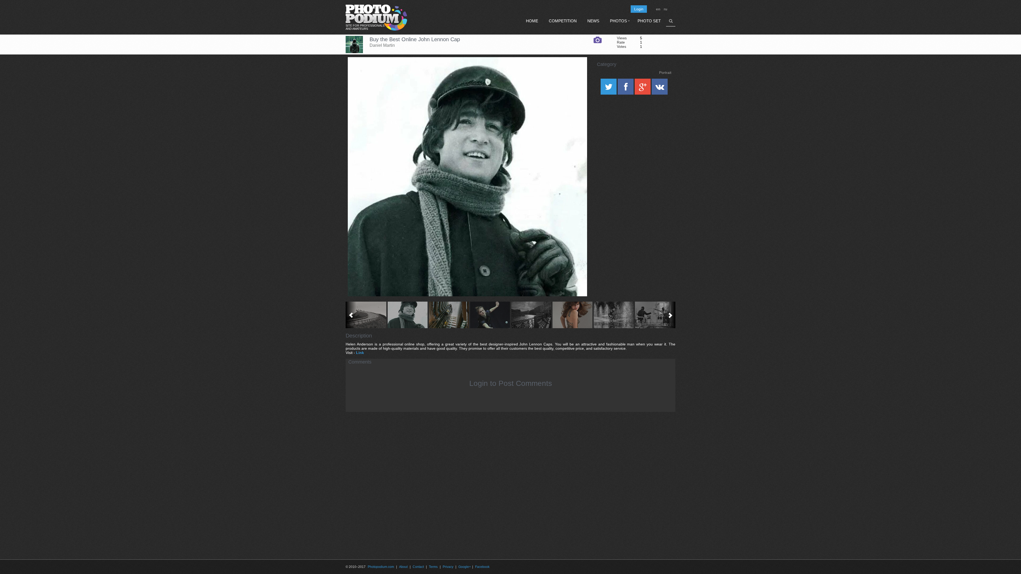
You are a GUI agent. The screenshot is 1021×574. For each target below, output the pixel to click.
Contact (418, 567)
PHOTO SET (649, 21)
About (403, 567)
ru (665, 9)
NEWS (593, 21)
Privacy (448, 567)
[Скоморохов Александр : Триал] (613, 315)
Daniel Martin (382, 45)
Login (638, 9)
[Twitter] (609, 88)
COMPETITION (563, 21)
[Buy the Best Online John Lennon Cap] (576, 71)
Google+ (464, 567)
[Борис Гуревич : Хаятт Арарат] (448, 315)
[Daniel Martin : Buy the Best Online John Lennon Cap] (407, 315)
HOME (532, 21)
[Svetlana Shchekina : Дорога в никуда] (366, 315)
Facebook (482, 567)
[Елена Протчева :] (572, 315)
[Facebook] (626, 88)
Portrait (665, 72)
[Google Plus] (643, 88)
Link (360, 353)
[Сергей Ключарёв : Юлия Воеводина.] (490, 315)
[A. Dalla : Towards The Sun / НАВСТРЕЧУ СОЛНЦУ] (531, 315)
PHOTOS (618, 21)
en (658, 9)
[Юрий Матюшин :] (655, 315)
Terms (433, 567)
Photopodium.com (381, 567)
